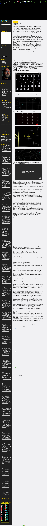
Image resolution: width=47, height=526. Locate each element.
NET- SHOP (3, 90)
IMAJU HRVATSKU (4, 193)
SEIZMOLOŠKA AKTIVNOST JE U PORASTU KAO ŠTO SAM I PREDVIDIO (6, 309)
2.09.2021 (3, 467)
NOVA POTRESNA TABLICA (6, 316)
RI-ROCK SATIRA (4, 117)
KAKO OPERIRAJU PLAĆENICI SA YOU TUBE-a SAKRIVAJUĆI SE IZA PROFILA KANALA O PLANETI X (7, 178)
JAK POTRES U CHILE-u (5, 419)
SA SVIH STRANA (4, 255)
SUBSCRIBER (4, 94)
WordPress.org (4, 63)
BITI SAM (3, 147)
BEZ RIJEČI (3, 265)
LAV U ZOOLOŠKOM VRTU (5, 181)
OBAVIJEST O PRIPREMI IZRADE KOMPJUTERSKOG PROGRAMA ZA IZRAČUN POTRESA (6, 360)
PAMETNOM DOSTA (4, 366)
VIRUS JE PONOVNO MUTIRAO (6, 305)
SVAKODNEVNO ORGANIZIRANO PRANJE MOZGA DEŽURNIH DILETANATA (6, 207)
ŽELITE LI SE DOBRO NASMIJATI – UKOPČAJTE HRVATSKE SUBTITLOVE (6, 364)
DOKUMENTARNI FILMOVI (5, 102)
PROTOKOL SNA (4, 150)
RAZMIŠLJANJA (19, 24)
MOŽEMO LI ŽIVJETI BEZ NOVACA (7, 215)
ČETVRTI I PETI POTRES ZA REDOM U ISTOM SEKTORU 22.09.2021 (6, 416)
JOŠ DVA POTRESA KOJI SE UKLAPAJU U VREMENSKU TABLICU (6, 429)
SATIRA (3, 120)
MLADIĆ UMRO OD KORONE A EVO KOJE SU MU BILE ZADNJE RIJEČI (6, 286)
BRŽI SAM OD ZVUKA (5, 336)
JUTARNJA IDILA (4, 281)
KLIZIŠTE (3, 205)
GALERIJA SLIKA (4, 104)
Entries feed (3, 61)
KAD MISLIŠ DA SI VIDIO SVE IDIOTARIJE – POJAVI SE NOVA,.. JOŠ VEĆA (6, 345)
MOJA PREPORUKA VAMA (5, 88)
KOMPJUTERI (4, 106)
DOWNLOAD (3, 103)
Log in (2, 60)
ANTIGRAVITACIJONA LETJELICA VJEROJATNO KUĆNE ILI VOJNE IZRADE (6, 269)
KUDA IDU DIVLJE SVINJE (5, 197)
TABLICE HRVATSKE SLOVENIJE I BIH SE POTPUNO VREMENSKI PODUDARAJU (7, 246)
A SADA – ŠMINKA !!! (5, 292)
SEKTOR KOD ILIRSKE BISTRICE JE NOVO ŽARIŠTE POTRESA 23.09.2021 (6, 405)
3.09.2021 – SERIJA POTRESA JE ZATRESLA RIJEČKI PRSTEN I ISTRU (6, 465)
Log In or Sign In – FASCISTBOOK (6, 379)
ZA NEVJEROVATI (4, 235)
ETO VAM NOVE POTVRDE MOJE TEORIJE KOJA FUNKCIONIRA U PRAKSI (6, 432)
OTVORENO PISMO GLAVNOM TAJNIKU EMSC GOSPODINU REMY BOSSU (6, 217)
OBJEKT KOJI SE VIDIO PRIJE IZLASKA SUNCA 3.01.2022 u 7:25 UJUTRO (6, 249)
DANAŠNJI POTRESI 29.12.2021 (6, 254)
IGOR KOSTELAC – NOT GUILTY (6, 163)
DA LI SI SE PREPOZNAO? (5, 228)
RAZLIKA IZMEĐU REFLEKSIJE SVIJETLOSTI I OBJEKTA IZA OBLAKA (6, 442)
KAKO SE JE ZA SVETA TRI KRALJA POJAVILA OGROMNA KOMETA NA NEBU (6, 183)
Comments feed (4, 62)
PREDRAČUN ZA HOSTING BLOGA (7, 287)
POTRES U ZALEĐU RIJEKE (6, 335)
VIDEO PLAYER (4, 95)
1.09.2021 (3, 468)
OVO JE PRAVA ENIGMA (5, 355)
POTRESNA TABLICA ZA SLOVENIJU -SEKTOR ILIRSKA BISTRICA (6, 397)
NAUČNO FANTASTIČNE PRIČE (6, 107)
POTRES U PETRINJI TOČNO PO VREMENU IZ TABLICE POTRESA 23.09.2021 (6, 409)
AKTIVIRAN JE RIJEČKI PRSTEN (6, 288)
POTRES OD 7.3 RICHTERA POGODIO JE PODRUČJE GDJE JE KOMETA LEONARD (7, 272)
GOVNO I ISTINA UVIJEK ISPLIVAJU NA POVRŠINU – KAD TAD (6, 165)
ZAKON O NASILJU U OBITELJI (6, 192)
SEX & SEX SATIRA (4, 121)
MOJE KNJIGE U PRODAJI (5, 89)
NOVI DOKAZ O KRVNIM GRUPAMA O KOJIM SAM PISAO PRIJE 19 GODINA (6, 301)
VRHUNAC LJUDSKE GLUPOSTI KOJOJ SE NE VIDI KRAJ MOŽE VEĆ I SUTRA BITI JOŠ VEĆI (6, 348)
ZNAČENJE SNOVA (4, 96)
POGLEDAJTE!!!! (4, 282)
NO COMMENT (4, 109)
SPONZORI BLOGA (4, 93)
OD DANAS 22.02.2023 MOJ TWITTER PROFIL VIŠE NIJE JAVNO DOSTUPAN (6, 168)
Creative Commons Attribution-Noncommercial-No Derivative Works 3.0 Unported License (6, 139)
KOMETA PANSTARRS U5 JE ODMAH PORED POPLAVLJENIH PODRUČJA (6, 290)
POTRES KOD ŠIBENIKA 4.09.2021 (7, 461)
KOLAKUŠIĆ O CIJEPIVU (5, 443)
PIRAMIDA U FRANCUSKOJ (6, 293)
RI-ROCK (3, 116)
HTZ (2, 105)
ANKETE (3, 101)
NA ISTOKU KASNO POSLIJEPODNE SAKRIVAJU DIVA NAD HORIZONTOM (7, 342)
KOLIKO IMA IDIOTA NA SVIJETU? (6, 194)
